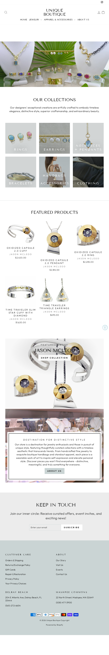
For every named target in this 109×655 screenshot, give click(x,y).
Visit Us (59, 565)
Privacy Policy (12, 578)
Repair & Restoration (15, 574)
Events (59, 569)
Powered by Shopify (54, 625)
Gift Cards (10, 569)
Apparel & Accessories (58, 19)
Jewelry (34, 19)
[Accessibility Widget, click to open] (105, 327)
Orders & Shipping (14, 560)
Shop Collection (54, 358)
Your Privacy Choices (15, 583)
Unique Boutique (54, 12)
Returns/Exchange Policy (17, 565)
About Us (83, 19)
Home (23, 19)
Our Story (61, 560)
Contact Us (61, 574)
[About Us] (54, 446)
